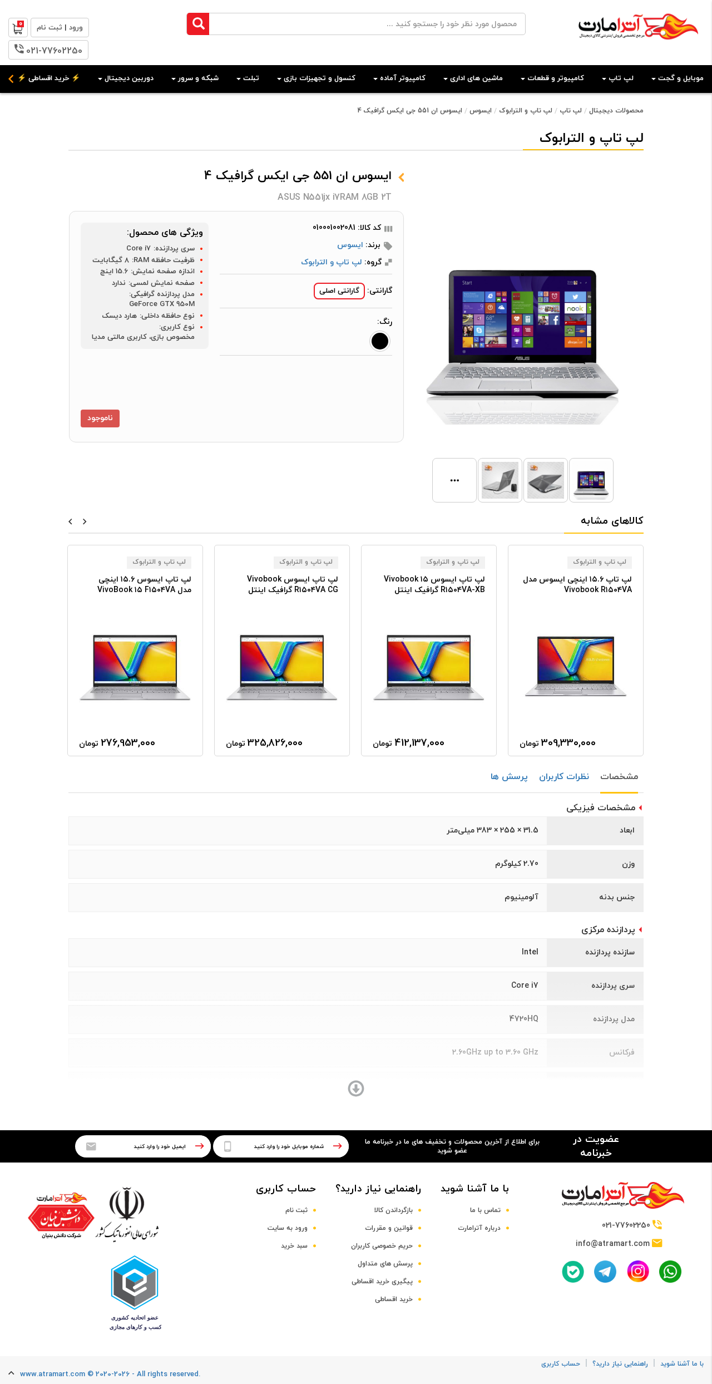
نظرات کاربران (564, 777)
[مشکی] (380, 341)
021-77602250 (54, 51)
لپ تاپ (571, 110)
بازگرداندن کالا (393, 1210)
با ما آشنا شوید (475, 1189)
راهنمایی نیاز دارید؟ (378, 1189)
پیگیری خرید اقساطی (382, 1281)
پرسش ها (509, 777)
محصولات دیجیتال (616, 110)
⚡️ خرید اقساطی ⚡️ (48, 78)
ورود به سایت (288, 1228)
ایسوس (480, 110)
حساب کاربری (286, 1189)
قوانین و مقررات (389, 1228)
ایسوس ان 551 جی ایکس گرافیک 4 (410, 110)
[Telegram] (605, 1271)
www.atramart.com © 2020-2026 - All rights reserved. (110, 1375)
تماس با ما (485, 1210)
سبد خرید (294, 1246)
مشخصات (619, 777)
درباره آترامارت (479, 1228)
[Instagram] (638, 1271)
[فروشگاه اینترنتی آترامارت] (638, 45)
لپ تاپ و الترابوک (525, 110)
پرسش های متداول (385, 1263)
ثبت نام (296, 1210)
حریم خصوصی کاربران (382, 1246)
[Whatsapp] (670, 1271)
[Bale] (573, 1271)
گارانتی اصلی (339, 291)
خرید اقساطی (394, 1299)
